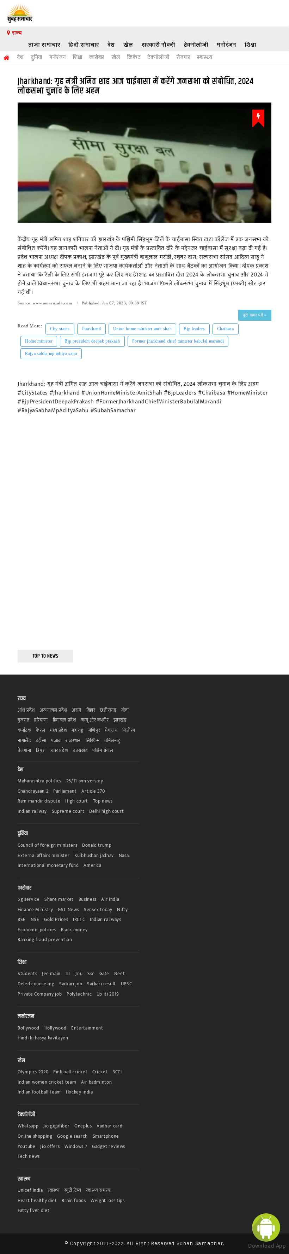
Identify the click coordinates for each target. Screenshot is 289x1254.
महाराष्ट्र (78, 730)
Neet (119, 973)
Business (88, 899)
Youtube (27, 1146)
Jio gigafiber (56, 1126)
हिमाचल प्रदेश (64, 720)
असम (76, 710)
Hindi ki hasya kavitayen (43, 1038)
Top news (103, 801)
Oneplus (83, 1126)
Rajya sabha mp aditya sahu (51, 353)
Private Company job (40, 994)
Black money (74, 930)
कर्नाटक (24, 730)
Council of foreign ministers (47, 845)
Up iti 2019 (108, 994)
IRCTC (79, 919)
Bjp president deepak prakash (92, 341)
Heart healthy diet (37, 1200)
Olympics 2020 (33, 1072)
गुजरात (24, 720)
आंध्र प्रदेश (26, 710)
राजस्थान (73, 740)
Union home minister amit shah (142, 328)
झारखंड (120, 720)
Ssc (90, 973)
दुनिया (36, 57)
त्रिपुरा (40, 750)
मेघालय (111, 730)
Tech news (29, 1156)
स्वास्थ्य (204, 57)
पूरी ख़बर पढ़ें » (255, 315)
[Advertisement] (45, 537)
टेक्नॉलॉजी (196, 44)
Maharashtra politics (39, 781)
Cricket (100, 1072)
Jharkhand (91, 328)
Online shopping (35, 1136)
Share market (59, 899)
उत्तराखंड (80, 750)
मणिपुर (94, 730)
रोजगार (183, 57)
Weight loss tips (107, 1200)
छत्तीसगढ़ (108, 710)
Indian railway (32, 811)
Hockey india (79, 1092)
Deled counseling (36, 984)
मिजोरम (128, 730)
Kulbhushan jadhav (94, 855)
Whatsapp (28, 1126)
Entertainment (87, 1028)
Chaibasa (225, 328)
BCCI (117, 1072)
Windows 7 (75, 1146)
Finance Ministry (35, 909)
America (93, 865)
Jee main (51, 973)
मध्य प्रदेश (58, 730)
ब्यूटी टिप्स (72, 1190)
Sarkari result (101, 984)
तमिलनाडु (112, 740)
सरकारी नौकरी (159, 44)
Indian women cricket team (47, 1082)
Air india (110, 899)
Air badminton (96, 1082)
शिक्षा (250, 44)
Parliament (65, 791)
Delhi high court (106, 811)
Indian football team (39, 1092)
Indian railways (105, 919)
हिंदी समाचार (83, 44)
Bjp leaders (194, 328)
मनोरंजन (226, 44)
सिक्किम (93, 740)
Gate (104, 973)
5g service (29, 899)
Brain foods (74, 1200)
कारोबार (96, 57)
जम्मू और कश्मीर (95, 720)
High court (76, 801)
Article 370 (93, 791)
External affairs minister (43, 855)
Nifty (122, 909)
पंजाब (56, 740)
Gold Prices (56, 919)
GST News (68, 909)
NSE (35, 919)
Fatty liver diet (33, 1210)
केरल (40, 730)
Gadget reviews (108, 1146)
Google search (72, 1136)
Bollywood (28, 1028)
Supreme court (68, 811)
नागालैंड (24, 740)
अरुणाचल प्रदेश (53, 710)
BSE (22, 919)
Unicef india (30, 1190)
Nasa (124, 855)
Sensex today (98, 909)
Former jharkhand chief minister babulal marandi (178, 341)
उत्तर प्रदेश (59, 750)
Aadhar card (109, 1126)
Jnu (78, 973)
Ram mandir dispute (39, 801)
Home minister (39, 341)
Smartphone (106, 1136)
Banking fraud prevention (45, 940)
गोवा (125, 710)
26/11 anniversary (84, 781)
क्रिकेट (133, 57)
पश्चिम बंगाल (102, 750)
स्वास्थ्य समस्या (98, 1190)
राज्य (16, 33)
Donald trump (97, 845)
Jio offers (50, 1146)
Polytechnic (79, 994)
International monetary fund (48, 865)
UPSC (126, 984)
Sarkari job (70, 984)
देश (111, 44)
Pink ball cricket (70, 1072)
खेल (128, 44)
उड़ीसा (41, 740)
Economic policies (37, 930)
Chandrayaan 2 (33, 791)
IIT (68, 973)
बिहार (91, 710)
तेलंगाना (24, 750)
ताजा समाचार (44, 44)
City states (60, 328)
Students (27, 973)
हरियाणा (41, 720)
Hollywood (55, 1028)
